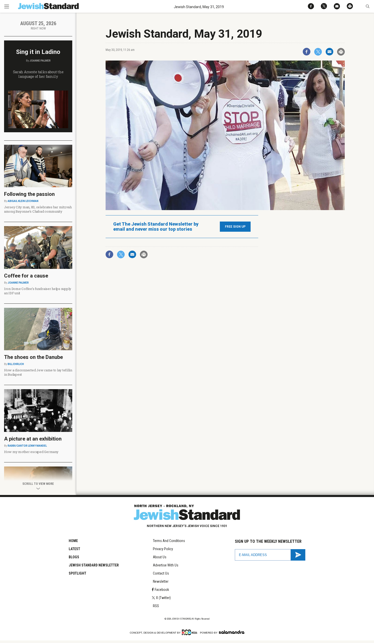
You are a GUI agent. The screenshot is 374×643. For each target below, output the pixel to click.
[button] (367, 6)
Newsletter (160, 581)
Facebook (162, 590)
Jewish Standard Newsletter (94, 565)
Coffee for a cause (26, 276)
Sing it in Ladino (38, 51)
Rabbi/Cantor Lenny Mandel (27, 445)
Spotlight (77, 573)
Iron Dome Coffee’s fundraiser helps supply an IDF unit (37, 290)
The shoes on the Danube (33, 357)
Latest (74, 549)
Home (73, 541)
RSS (156, 606)
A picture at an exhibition (33, 439)
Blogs (74, 557)
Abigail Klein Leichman (23, 201)
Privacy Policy (163, 549)
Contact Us (161, 573)
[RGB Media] (190, 632)
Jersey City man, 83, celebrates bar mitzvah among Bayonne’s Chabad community (38, 209)
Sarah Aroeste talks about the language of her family (38, 74)
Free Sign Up (235, 226)
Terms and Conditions (169, 541)
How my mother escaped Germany (31, 451)
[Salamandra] (231, 632)
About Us (159, 557)
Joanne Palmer (40, 60)
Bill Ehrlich (16, 364)
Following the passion (29, 194)
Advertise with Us (165, 565)
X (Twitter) (163, 598)
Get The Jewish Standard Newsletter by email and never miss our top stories (155, 227)
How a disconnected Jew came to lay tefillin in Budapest (38, 372)
